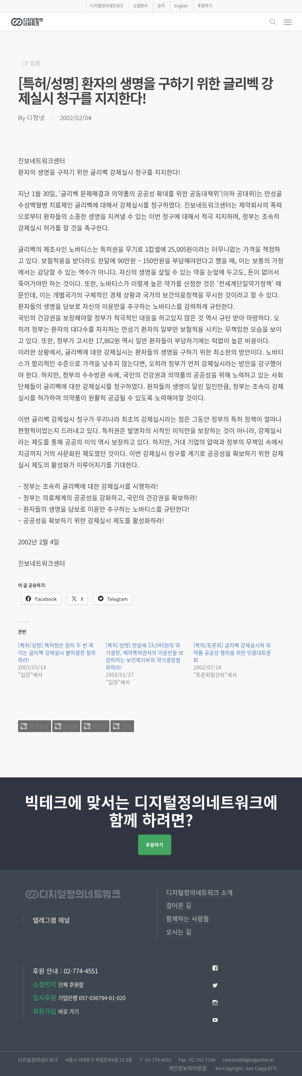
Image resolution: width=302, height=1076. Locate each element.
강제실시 (39, 726)
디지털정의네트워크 (38, 1059)
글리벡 (70, 726)
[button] (288, 21)
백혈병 (99, 726)
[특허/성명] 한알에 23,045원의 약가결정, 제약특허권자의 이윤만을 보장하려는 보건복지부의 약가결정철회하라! (144, 656)
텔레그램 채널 (51, 919)
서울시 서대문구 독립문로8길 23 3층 (98, 1059)
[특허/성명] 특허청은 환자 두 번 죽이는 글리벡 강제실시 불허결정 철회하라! (57, 652)
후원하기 (155, 845)
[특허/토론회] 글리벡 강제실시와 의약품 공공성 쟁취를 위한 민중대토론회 (232, 652)
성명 (126, 726)
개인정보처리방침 (187, 1068)
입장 (35, 63)
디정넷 (36, 117)
